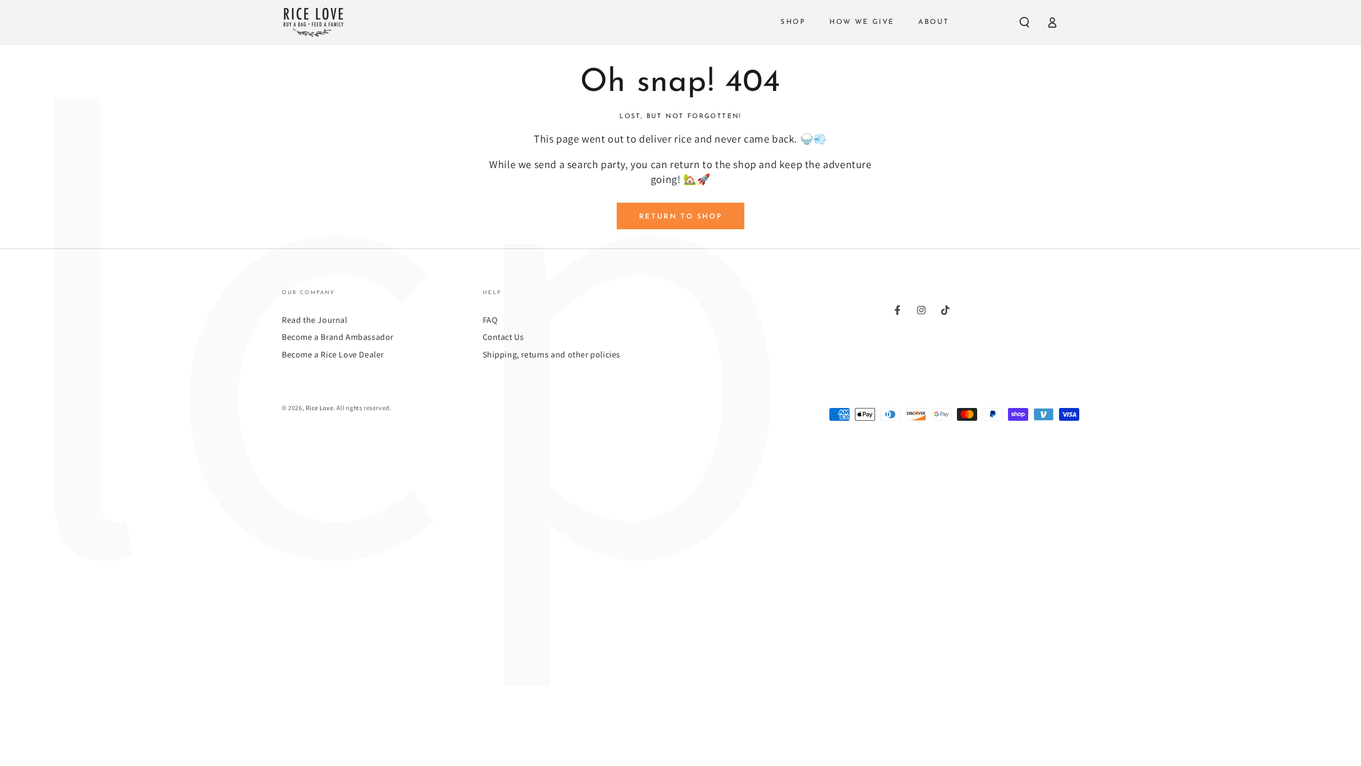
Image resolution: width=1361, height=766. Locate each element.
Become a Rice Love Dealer (333, 354)
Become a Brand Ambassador (337, 337)
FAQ (490, 320)
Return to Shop (680, 216)
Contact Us (503, 337)
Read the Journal (315, 320)
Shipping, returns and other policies (552, 354)
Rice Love (319, 408)
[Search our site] (1024, 22)
